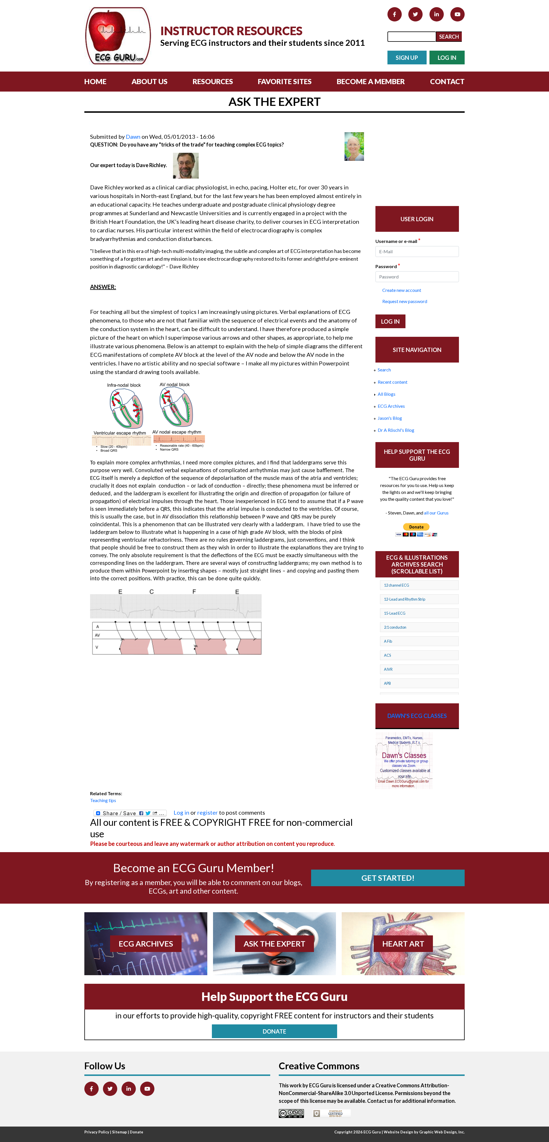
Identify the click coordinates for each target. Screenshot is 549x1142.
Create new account (401, 290)
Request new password (404, 301)
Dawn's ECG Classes (417, 715)
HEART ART (403, 943)
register (207, 812)
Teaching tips (103, 800)
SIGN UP (407, 57)
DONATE (274, 1031)
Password (387, 265)
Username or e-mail (397, 240)
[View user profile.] (354, 146)
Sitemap (119, 1132)
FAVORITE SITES (285, 81)
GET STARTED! (388, 877)
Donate (136, 1132)
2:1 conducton (395, 627)
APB (387, 683)
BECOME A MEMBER (371, 81)
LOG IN (447, 57)
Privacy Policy (96, 1132)
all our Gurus (436, 512)
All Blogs (386, 394)
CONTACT (447, 81)
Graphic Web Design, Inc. (442, 1132)
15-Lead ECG (394, 613)
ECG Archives (391, 406)
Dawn (133, 136)
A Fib (388, 641)
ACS (387, 655)
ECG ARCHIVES (146, 943)
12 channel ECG (396, 585)
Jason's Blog (390, 418)
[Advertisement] (194, 128)
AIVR (388, 669)
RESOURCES (213, 81)
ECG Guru (372, 1132)
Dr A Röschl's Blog (396, 430)
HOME (95, 81)
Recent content (392, 382)
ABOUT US (150, 81)
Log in (181, 812)
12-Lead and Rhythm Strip (404, 599)
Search (384, 369)
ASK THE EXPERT (274, 943)
